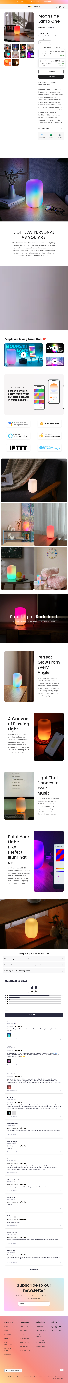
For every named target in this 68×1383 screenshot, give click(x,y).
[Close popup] (63, 671)
